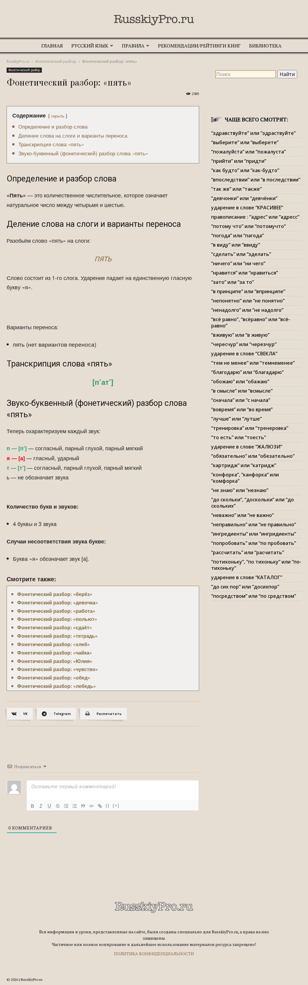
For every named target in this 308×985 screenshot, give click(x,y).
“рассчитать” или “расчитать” (247, 552)
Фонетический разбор (55, 61)
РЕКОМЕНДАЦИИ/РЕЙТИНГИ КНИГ (199, 45)
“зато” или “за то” (232, 282)
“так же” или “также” (236, 189)
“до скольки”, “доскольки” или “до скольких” (252, 502)
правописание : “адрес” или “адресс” (255, 217)
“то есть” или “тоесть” (238, 437)
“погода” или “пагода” (237, 235)
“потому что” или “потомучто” (248, 226)
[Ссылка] (100, 806)
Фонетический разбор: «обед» (53, 677)
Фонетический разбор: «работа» (56, 610)
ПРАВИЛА (133, 45)
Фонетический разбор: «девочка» (57, 602)
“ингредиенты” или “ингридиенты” (253, 534)
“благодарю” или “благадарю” (247, 372)
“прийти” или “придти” (238, 161)
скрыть (57, 115)
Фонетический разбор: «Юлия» (54, 661)
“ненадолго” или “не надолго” (247, 310)
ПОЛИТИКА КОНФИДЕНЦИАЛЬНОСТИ (154, 953)
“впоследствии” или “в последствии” (255, 179)
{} (108, 805)
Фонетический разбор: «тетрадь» (57, 635)
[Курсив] (41, 806)
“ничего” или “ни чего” (238, 263)
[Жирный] (32, 806)
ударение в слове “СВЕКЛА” (244, 353)
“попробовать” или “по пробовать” (253, 543)
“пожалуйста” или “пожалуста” (248, 151)
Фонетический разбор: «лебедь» (56, 686)
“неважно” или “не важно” (242, 515)
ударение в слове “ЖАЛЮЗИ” (246, 446)
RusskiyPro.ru (18, 61)
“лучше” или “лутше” (236, 418)
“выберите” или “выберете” (245, 142)
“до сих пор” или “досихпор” (245, 586)
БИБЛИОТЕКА (265, 45)
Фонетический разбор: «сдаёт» (54, 627)
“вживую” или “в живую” (240, 335)
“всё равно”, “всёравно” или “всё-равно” (250, 322)
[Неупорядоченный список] (74, 806)
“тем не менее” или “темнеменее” (253, 363)
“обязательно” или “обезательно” (252, 456)
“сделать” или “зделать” (241, 254)
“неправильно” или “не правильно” (253, 524)
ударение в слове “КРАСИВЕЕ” (247, 207)
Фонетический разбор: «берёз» (54, 594)
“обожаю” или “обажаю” (240, 381)
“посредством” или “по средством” (253, 596)
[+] (116, 805)
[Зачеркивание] (58, 806)
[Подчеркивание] (49, 806)
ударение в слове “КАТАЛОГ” (246, 577)
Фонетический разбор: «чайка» (54, 652)
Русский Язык (89, 45)
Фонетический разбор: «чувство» (57, 669)
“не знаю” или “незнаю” (239, 490)
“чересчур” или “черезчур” (243, 344)
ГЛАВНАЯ (52, 45)
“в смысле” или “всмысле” (242, 391)
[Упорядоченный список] (66, 806)
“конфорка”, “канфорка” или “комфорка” (245, 477)
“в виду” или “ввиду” (235, 245)
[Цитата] (83, 806)
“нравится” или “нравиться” (244, 272)
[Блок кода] (91, 806)
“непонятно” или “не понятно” (248, 300)
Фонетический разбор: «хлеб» (53, 644)
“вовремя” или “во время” (242, 409)
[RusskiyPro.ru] (154, 20)
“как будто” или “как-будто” (245, 170)
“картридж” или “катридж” (243, 465)
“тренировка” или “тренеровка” (249, 428)
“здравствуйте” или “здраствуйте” (253, 133)
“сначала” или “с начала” (240, 400)
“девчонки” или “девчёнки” (244, 198)
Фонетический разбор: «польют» (57, 619)
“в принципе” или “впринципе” (248, 291)
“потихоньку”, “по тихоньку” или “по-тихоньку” (256, 564)
